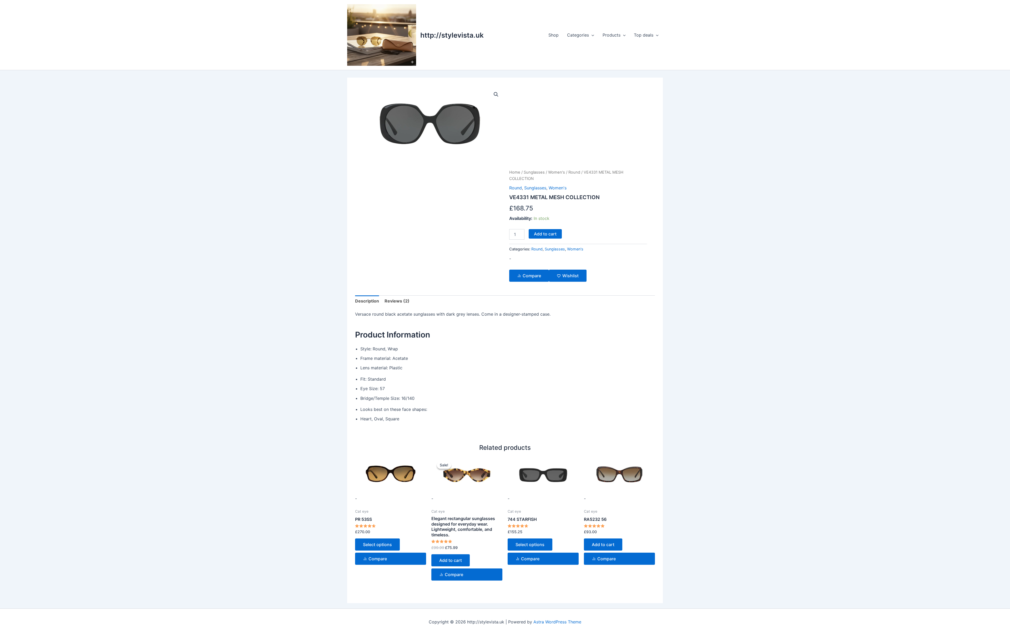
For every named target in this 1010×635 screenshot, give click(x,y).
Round (574, 172)
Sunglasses (534, 172)
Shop (553, 35)
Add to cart (545, 233)
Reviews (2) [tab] (397, 301)
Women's (556, 172)
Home (514, 172)
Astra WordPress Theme (557, 621)
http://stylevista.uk (452, 35)
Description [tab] (367, 301)
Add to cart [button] (450, 560)
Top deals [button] (643, 35)
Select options (377, 544)
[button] (591, 35)
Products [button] (611, 35)
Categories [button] (578, 35)
